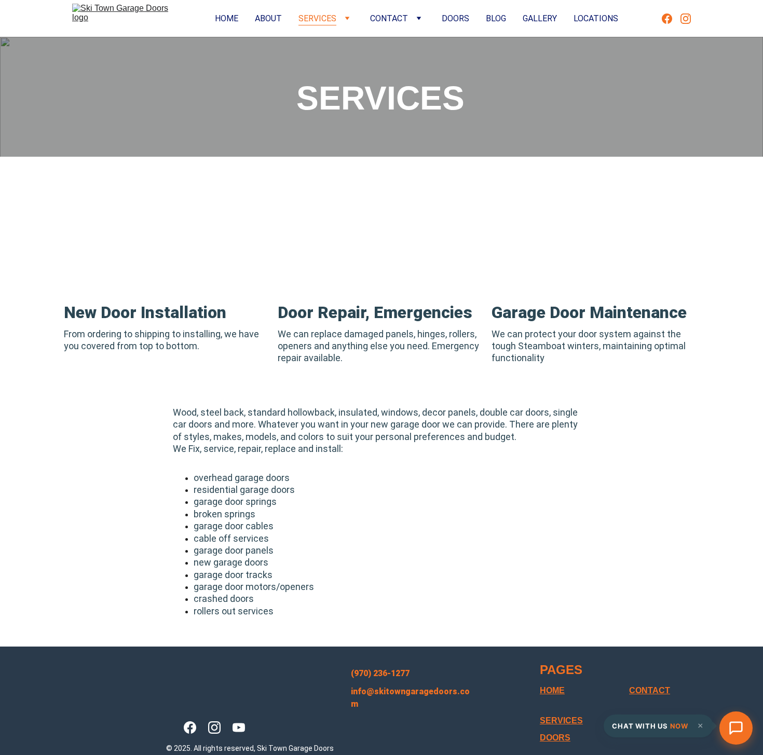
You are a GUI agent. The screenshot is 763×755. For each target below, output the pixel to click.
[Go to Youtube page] (239, 727)
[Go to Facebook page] (671, 18)
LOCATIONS (596, 18)
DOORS (555, 737)
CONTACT (649, 690)
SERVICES (561, 720)
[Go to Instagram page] (685, 18)
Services (317, 18)
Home (226, 18)
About (268, 18)
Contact (389, 18)
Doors (455, 18)
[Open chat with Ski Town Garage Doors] (736, 728)
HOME (552, 690)
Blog (496, 18)
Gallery (540, 18)
